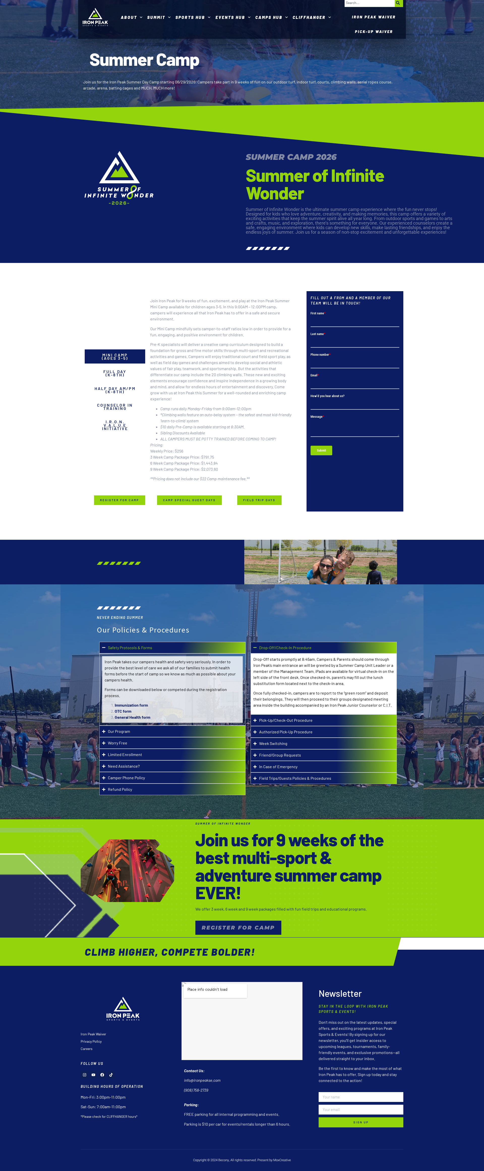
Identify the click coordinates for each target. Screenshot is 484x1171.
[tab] (115, 356)
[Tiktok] (111, 1075)
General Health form (132, 717)
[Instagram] (84, 1075)
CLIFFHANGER (309, 17)
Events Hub (230, 17)
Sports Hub (190, 17)
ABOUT (129, 17)
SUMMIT (156, 17)
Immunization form (131, 705)
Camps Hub (269, 17)
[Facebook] (102, 1075)
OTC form (123, 711)
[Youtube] (93, 1075)
